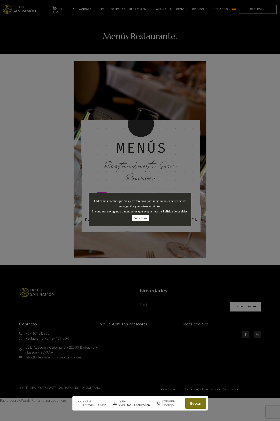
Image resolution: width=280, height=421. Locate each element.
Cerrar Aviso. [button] (140, 218)
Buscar (195, 403)
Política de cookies (175, 211)
